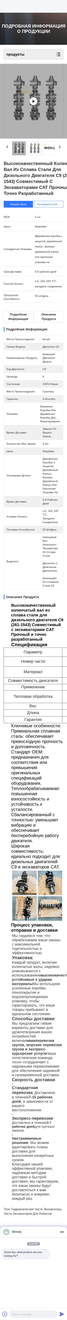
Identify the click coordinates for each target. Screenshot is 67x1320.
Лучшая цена (18, 204)
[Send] (62, 1314)
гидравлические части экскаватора (36, 1209)
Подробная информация (18, 317)
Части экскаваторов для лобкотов (28, 1213)
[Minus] (62, 1232)
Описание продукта (48, 317)
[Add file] (4, 1314)
